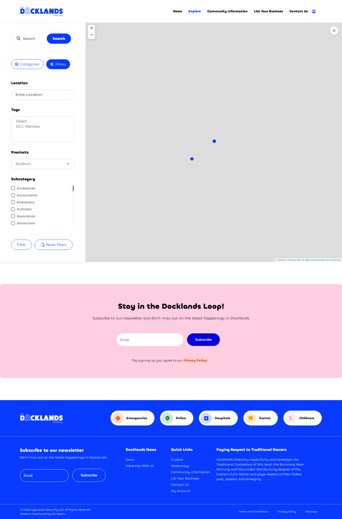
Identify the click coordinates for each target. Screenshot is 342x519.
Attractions (26, 223)
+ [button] (91, 28)
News (177, 11)
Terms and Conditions (253, 511)
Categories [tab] (30, 64)
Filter (21, 244)
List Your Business (268, 11)
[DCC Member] (43, 126)
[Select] (43, 121)
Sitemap (311, 511)
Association (26, 216)
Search (59, 38)
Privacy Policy (287, 511)
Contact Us (298, 11)
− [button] (91, 35)
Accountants (27, 195)
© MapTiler (294, 260)
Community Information (227, 11)
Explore (194, 11)
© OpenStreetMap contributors (321, 260)
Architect (24, 209)
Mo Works (58, 514)
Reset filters (56, 244)
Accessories (26, 188)
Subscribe (203, 340)
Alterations (25, 202)
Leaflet (281, 260)
